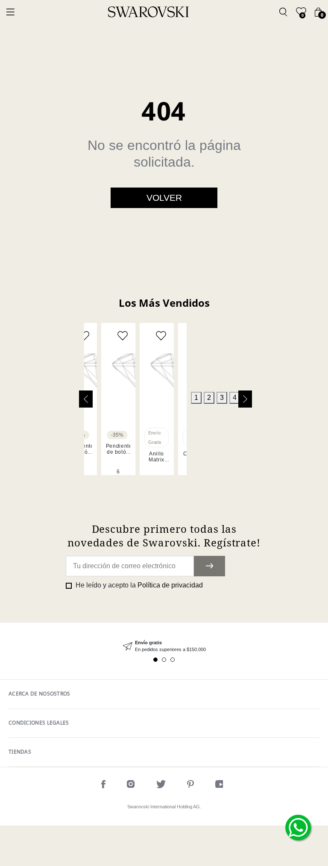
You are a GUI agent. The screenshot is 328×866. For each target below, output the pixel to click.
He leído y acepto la (138, 585)
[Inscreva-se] (209, 566)
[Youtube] (221, 785)
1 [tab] (196, 397)
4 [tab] (235, 397)
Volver (164, 198)
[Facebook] (103, 785)
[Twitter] (161, 785)
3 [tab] (222, 397)
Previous (86, 399)
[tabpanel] (118, 399)
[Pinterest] (190, 785)
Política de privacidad (170, 585)
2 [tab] (209, 397)
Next (245, 399)
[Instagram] (131, 785)
